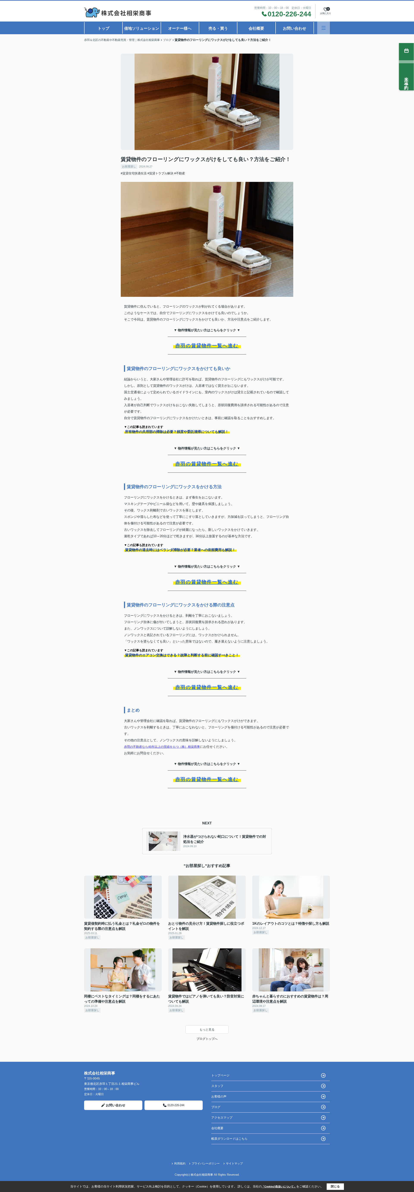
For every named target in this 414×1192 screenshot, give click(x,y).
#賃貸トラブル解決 (160, 173)
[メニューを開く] (323, 28)
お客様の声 (218, 1096)
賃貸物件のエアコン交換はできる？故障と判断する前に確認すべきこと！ (182, 655)
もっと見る (207, 1029)
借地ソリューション (141, 28)
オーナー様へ (179, 28)
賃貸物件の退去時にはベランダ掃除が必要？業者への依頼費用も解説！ (180, 550)
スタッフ (217, 1086)
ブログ (215, 1107)
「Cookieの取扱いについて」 (279, 1186)
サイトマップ (234, 1163)
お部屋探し (129, 166)
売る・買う (218, 28)
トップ (103, 28)
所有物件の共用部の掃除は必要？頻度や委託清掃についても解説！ (177, 431)
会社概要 (256, 28)
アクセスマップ (221, 1117)
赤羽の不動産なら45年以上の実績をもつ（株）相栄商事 (162, 746)
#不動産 (179, 173)
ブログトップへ (207, 1038)
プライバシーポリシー (206, 1163)
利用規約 (179, 1163)
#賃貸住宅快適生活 (134, 173)
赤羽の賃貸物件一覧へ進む (206, 345)
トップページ (220, 1075)
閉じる (335, 1186)
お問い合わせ (294, 28)
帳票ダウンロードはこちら (229, 1138)
